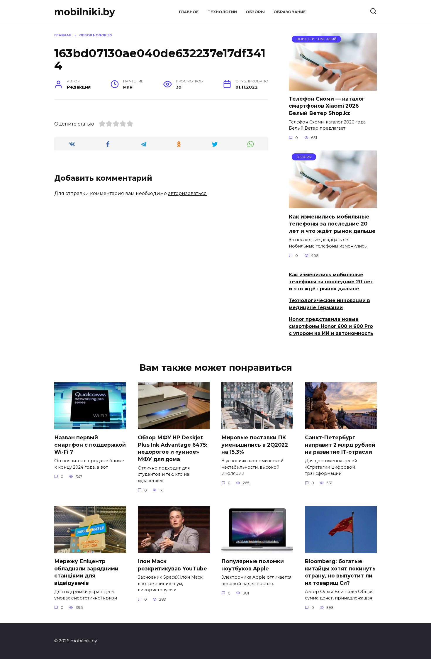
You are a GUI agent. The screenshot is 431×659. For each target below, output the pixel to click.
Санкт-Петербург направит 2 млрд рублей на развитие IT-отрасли (340, 444)
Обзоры (255, 12)
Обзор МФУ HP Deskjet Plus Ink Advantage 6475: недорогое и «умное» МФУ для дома (172, 448)
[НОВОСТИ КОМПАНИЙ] (333, 87)
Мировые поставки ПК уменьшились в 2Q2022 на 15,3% (254, 444)
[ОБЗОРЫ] (333, 204)
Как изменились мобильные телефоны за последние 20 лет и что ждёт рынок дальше (332, 223)
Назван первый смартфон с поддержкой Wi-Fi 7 (90, 444)
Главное (189, 12)
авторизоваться (187, 193)
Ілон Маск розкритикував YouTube (172, 565)
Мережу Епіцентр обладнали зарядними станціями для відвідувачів (86, 572)
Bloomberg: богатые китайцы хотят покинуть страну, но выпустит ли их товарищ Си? (340, 572)
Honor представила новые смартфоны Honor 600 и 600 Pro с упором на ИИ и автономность (331, 326)
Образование (290, 12)
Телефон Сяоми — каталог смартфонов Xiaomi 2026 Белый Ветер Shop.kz (327, 106)
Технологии (222, 12)
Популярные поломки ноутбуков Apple (252, 565)
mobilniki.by (84, 12)
